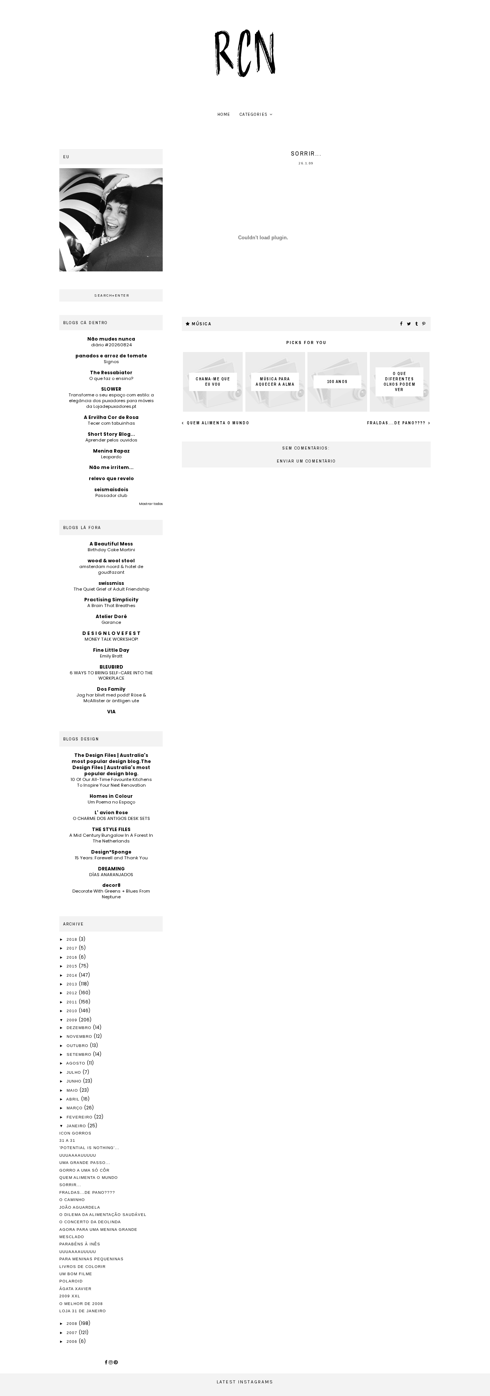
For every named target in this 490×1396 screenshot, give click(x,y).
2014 (73, 975)
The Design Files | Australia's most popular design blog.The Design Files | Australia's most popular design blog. (111, 764)
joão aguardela (79, 1207)
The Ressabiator (111, 372)
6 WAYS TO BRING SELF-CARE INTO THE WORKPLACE (111, 676)
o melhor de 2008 (81, 1304)
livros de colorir (82, 1267)
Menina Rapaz (111, 451)
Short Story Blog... (111, 434)
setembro (80, 1054)
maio (73, 1090)
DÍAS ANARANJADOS (111, 875)
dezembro (80, 1028)
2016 (73, 957)
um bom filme (75, 1274)
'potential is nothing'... (89, 1148)
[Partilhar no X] (409, 324)
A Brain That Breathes (111, 605)
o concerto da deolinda (90, 1222)
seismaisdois (111, 489)
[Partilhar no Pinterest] (424, 324)
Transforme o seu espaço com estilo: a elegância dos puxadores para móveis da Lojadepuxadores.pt (111, 400)
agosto (76, 1063)
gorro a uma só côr (84, 1170)
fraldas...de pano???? (397, 422)
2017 (73, 948)
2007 (73, 1333)
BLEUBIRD (111, 667)
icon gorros (75, 1133)
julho (75, 1072)
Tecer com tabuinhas (111, 423)
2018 (73, 939)
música (201, 323)
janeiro (77, 1126)
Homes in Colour (111, 796)
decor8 (111, 885)
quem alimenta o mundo (217, 422)
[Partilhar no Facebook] (401, 324)
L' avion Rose (111, 812)
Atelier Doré (111, 616)
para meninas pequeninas (91, 1259)
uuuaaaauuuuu (77, 1155)
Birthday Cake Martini (111, 550)
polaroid (71, 1281)
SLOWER (111, 389)
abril (73, 1099)
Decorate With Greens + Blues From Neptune (111, 894)
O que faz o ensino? (111, 378)
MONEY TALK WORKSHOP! (111, 639)
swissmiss (111, 583)
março (75, 1108)
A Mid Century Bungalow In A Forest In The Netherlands (111, 838)
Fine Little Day (111, 650)
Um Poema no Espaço (111, 802)
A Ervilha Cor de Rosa (111, 417)
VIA (111, 711)
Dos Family (111, 689)
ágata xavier (75, 1289)
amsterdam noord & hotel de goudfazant (111, 569)
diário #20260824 (111, 345)
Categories (254, 114)
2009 (73, 1020)
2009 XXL (69, 1296)
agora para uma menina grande (98, 1229)
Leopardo (111, 457)
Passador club (111, 495)
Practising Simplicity (111, 599)
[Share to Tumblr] (416, 324)
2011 (73, 1002)
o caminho (72, 1200)
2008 (73, 1323)
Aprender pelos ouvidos (111, 440)
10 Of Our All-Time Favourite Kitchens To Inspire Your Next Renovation (111, 782)
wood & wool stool (111, 560)
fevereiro (80, 1117)
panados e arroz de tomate (111, 355)
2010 (73, 1011)
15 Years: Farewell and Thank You (111, 858)
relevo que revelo (111, 478)
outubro (78, 1046)
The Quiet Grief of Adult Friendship (111, 589)
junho (75, 1081)
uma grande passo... (84, 1163)
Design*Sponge (111, 852)
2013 (73, 984)
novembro (80, 1036)
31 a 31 (67, 1140)
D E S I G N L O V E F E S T (111, 633)
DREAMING (111, 868)
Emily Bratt (111, 656)
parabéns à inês (79, 1244)
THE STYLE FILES (111, 829)
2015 (73, 966)
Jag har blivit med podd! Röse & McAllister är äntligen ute (111, 698)
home (223, 114)
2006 (73, 1341)
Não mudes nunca (111, 339)
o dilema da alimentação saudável (103, 1215)
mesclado (71, 1237)
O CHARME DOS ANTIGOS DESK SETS (111, 818)
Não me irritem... (111, 467)
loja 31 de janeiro (82, 1311)
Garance (111, 622)
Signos (111, 362)
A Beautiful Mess (111, 544)
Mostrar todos (151, 504)
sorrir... (70, 1185)
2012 (73, 993)
